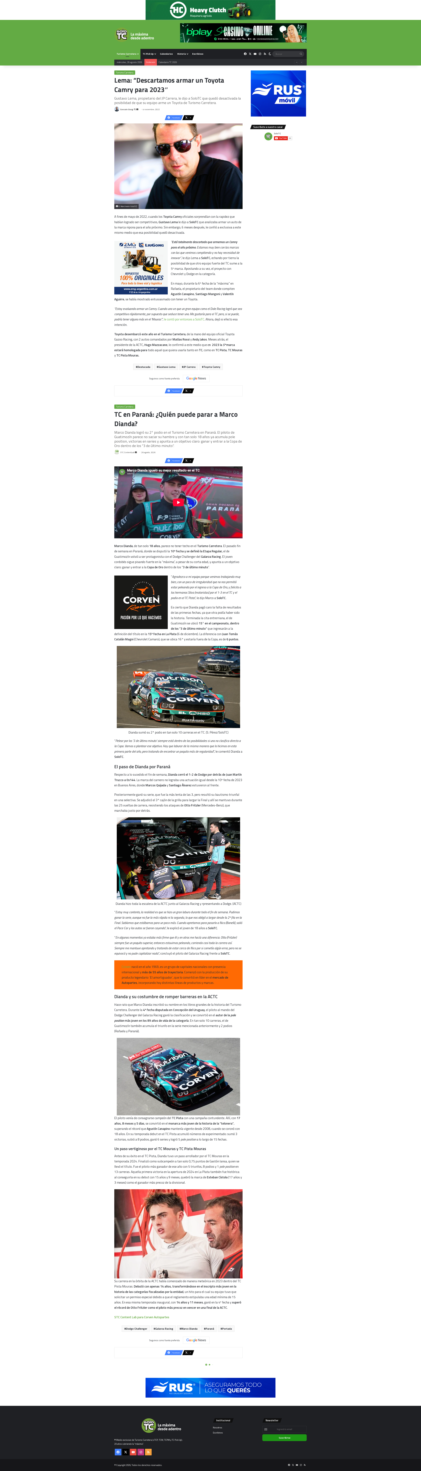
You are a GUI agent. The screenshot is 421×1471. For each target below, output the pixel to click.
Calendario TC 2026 (168, 62)
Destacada (143, 367)
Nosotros (217, 1427)
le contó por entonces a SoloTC (184, 319)
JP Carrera (190, 367)
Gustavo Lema (166, 367)
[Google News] (196, 378)
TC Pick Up (148, 53)
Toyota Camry (212, 367)
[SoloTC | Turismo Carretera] (134, 34)
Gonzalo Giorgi (126, 109)
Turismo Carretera (126, 53)
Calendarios (166, 53)
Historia (181, 53)
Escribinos (197, 53)
